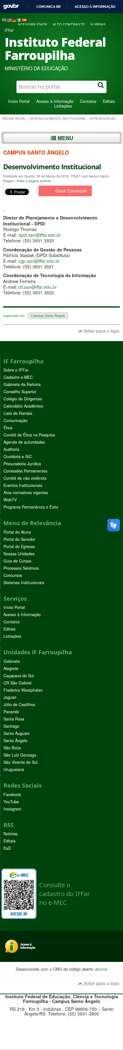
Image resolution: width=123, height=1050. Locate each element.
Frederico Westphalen (23, 690)
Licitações (63, 106)
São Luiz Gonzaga (19, 755)
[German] (14, 20)
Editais (109, 101)
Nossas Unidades (18, 554)
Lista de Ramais (17, 413)
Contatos (88, 101)
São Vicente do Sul (20, 762)
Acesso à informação (95, 6)
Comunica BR (48, 6)
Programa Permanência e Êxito (30, 507)
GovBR (11, 6)
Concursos (12, 575)
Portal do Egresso (19, 546)
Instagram (12, 809)
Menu (64, 138)
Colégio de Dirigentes (22, 399)
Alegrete (10, 668)
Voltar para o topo (100, 331)
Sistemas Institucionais (23, 582)
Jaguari (9, 697)
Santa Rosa (13, 719)
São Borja (12, 748)
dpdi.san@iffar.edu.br (39, 235)
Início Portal (19, 101)
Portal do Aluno (17, 532)
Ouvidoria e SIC (17, 456)
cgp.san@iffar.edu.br (39, 261)
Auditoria (11, 449)
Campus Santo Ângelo (48, 316)
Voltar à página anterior (33, 180)
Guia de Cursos (17, 561)
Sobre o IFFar (15, 370)
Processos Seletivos (21, 568)
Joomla (101, 969)
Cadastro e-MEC (18, 377)
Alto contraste (69, 24)
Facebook (12, 794)
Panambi (11, 712)
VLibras (98, 24)
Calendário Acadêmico (23, 406)
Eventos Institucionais (22, 485)
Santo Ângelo (15, 740)
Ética (7, 427)
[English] (9, 20)
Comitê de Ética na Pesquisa (29, 435)
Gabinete (11, 661)
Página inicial (14, 118)
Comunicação (15, 420)
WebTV (10, 500)
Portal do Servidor (19, 539)
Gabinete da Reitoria (22, 384)
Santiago (11, 726)
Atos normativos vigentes (25, 492)
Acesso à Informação (54, 101)
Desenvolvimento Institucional (58, 118)
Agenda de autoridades (24, 442)
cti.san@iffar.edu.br (37, 287)
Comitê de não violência (24, 478)
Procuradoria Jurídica (22, 464)
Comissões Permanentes (25, 471)
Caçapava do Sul (18, 675)
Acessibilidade (33, 24)
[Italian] (19, 20)
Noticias (10, 833)
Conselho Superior (19, 391)
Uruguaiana (13, 769)
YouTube (11, 802)
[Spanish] (24, 20)
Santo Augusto (16, 733)
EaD (7, 848)
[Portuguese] (4, 20)
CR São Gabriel (17, 683)
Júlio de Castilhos (19, 704)
